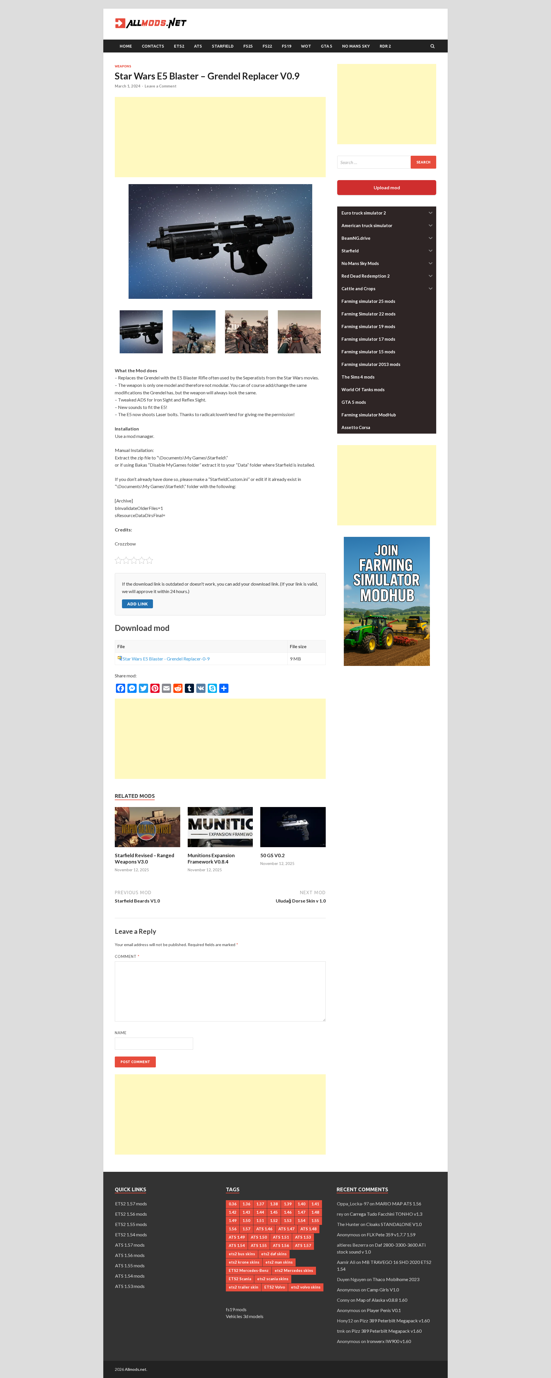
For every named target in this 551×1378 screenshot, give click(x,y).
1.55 (315, 1220)
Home (126, 46)
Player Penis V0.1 (384, 1310)
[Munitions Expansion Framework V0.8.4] (220, 848)
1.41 (315, 1204)
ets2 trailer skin (243, 1287)
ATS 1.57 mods (130, 1245)
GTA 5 (326, 46)
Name (121, 1032)
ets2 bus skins (242, 1254)
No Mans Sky (356, 46)
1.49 (232, 1220)
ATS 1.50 (259, 1237)
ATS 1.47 (286, 1229)
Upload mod (387, 187)
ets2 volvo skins (306, 1287)
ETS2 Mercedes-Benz (249, 1270)
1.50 (246, 1220)
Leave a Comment (160, 86)
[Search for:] (386, 162)
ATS (198, 46)
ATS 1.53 (303, 1237)
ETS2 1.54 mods (131, 1234)
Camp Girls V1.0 (383, 1289)
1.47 (301, 1212)
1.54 (301, 1220)
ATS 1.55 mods (130, 1265)
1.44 (260, 1212)
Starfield (223, 46)
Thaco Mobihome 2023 (395, 1279)
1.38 (274, 1204)
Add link (137, 603)
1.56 (232, 1229)
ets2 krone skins (244, 1262)
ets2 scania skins (272, 1278)
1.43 (246, 1212)
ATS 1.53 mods (130, 1286)
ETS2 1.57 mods (131, 1203)
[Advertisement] (220, 137)
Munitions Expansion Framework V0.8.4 (211, 858)
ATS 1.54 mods (130, 1275)
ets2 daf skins (274, 1254)
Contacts (153, 46)
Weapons (123, 66)
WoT (306, 46)
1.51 (260, 1220)
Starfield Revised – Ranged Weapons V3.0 (144, 858)
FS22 (267, 46)
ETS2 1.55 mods (131, 1224)
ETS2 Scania (240, 1278)
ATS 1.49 (237, 1237)
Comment (127, 956)
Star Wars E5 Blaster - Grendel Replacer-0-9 (166, 658)
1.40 (301, 1204)
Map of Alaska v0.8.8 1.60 (381, 1300)
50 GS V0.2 (272, 855)
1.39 (288, 1204)
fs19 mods (236, 1309)
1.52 (274, 1220)
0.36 (232, 1204)
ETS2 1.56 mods (131, 1214)
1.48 (315, 1212)
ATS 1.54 (237, 1245)
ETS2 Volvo (274, 1287)
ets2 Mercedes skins (294, 1270)
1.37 (260, 1204)
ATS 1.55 (259, 1245)
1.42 (232, 1212)
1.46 (288, 1212)
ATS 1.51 (281, 1237)
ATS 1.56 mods (130, 1255)
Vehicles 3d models (244, 1316)
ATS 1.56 (281, 1245)
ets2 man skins (279, 1262)
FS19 (286, 46)
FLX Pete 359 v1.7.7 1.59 (391, 1234)
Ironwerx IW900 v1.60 (389, 1341)
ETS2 (179, 46)
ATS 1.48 (308, 1229)
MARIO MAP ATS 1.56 (398, 1203)
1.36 (246, 1204)
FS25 (248, 46)
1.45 (274, 1212)
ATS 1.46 (264, 1229)
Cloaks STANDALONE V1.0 (394, 1224)
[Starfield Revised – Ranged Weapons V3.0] (147, 848)
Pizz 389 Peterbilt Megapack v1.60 (395, 1320)
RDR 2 (385, 46)
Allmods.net (135, 1369)
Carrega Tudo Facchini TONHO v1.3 (386, 1214)
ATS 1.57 (303, 1245)
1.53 (288, 1220)
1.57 (246, 1229)
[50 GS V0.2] (293, 848)
